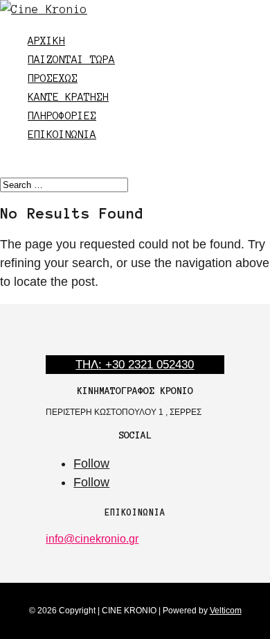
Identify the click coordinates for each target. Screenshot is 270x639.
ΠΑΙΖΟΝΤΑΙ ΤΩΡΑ (71, 59)
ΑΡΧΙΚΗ (46, 40)
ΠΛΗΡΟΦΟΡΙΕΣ (62, 115)
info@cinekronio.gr (92, 539)
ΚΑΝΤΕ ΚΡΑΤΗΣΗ (68, 97)
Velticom (226, 610)
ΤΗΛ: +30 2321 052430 (134, 364)
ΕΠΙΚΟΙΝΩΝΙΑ (62, 134)
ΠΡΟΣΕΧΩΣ (53, 78)
